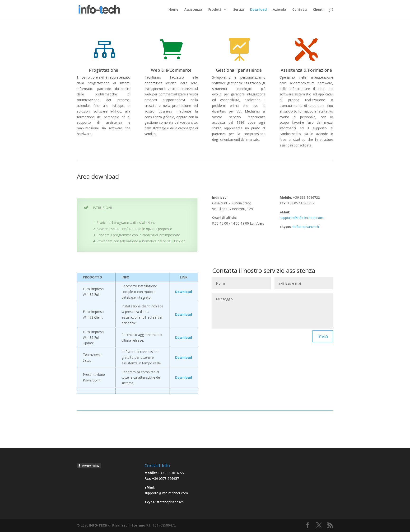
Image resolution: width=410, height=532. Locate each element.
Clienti (318, 10)
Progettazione (103, 70)
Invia (322, 336)
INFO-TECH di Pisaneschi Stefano (117, 525)
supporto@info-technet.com (301, 217)
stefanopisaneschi (306, 226)
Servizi (238, 10)
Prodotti (215, 10)
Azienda (279, 10)
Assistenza (193, 10)
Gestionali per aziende (239, 70)
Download (258, 10)
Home (173, 10)
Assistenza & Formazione (306, 70)
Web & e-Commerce (171, 70)
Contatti (299, 10)
